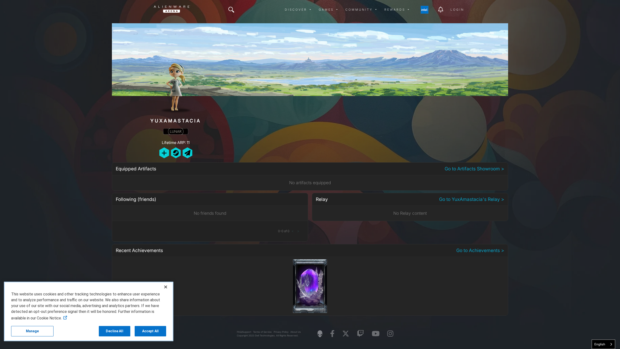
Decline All (114, 331)
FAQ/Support (244, 332)
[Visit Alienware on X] (345, 333)
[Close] (165, 287)
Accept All (150, 331)
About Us (295, 332)
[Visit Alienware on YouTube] (375, 333)
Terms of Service (262, 332)
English (599, 344)
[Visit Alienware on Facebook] (332, 333)
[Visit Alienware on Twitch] (360, 333)
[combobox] (603, 344)
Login (457, 9)
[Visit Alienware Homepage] (320, 333)
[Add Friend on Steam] (176, 153)
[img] (231, 10)
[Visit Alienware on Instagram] (390, 333)
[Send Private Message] (187, 153)
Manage (32, 331)
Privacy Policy (281, 332)
